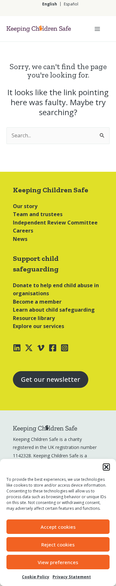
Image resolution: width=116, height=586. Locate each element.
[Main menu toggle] (97, 29)
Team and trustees (38, 214)
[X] (29, 348)
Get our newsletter (50, 379)
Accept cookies (58, 527)
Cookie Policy (35, 577)
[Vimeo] (41, 348)
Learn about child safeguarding (54, 309)
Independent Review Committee (55, 222)
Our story (25, 206)
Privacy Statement (72, 577)
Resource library (34, 318)
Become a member (37, 301)
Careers (23, 230)
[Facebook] (53, 348)
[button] (106, 467)
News (20, 239)
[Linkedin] (17, 348)
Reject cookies (58, 544)
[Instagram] (65, 348)
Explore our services (38, 326)
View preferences (58, 562)
